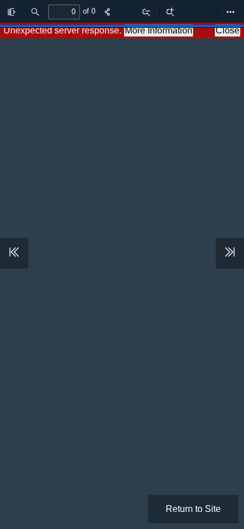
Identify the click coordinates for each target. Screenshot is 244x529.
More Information (158, 30)
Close (227, 30)
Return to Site (193, 509)
